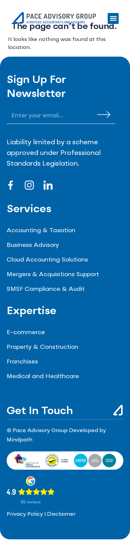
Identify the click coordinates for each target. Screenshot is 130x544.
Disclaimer (61, 514)
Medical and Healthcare (43, 376)
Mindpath (19, 440)
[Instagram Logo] (29, 185)
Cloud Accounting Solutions (47, 260)
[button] (113, 18)
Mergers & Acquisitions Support (53, 274)
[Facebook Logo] (10, 185)
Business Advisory (33, 245)
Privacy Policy (25, 514)
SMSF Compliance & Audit (46, 289)
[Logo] (48, 185)
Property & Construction (42, 347)
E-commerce (26, 332)
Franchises (22, 362)
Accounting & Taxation (41, 231)
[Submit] (103, 114)
